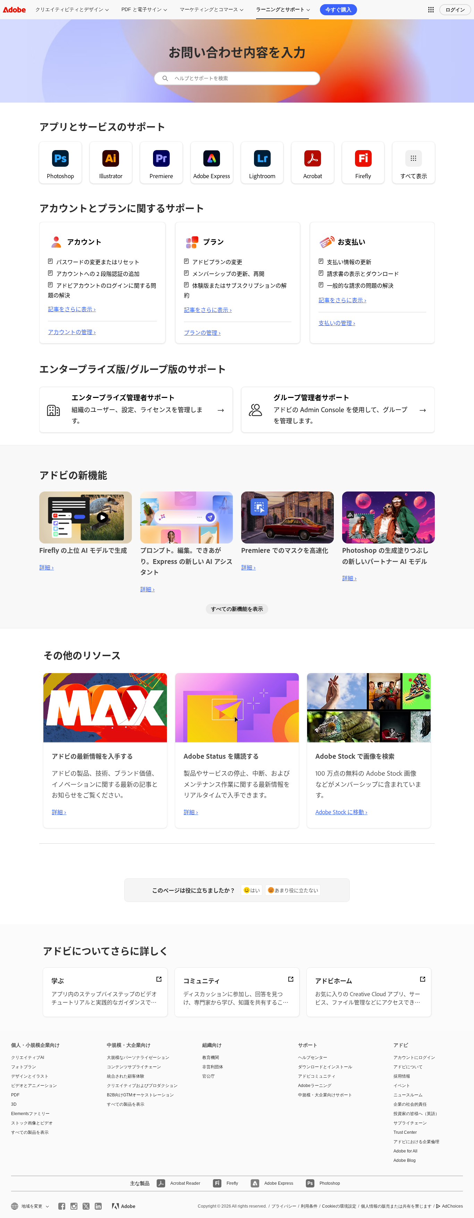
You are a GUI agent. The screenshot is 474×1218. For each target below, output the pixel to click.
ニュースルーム (408, 1095)
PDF (15, 1095)
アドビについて (408, 1066)
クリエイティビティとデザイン (69, 9)
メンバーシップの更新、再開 (228, 273)
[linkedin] (98, 1206)
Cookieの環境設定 (339, 1206)
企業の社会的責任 (410, 1104)
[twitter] (86, 1206)
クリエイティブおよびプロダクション (142, 1085)
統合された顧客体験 (125, 1076)
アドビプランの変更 (217, 262)
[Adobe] (14, 9)
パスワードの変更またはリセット (97, 262)
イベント (401, 1085)
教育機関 (210, 1057)
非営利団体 (212, 1066)
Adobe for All (405, 1151)
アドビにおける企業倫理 (416, 1141)
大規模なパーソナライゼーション (138, 1057)
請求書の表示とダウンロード (363, 273)
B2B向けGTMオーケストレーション (140, 1095)
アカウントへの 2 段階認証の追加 (97, 273)
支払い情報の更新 (349, 262)
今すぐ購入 (338, 9)
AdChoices (452, 1206)
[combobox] (237, 78)
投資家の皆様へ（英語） (416, 1113)
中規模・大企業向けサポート (325, 1095)
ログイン (455, 9)
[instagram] (73, 1206)
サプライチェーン (410, 1123)
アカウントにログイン (414, 1057)
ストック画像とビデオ (32, 1123)
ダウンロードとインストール (325, 1066)
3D (14, 1104)
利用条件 (309, 1206)
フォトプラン (23, 1066)
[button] (431, 9)
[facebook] (61, 1206)
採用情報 (401, 1076)
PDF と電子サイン (141, 9)
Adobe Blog (404, 1160)
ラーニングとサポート (280, 9)
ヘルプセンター (312, 1057)
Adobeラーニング (314, 1085)
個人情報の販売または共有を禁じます (396, 1206)
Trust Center (405, 1132)
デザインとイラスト (30, 1076)
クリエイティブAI (27, 1057)
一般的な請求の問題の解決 (360, 285)
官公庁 (208, 1076)
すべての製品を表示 (30, 1132)
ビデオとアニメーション (34, 1085)
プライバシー (283, 1206)
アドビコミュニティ (317, 1076)
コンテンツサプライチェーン (134, 1066)
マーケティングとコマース (209, 9)
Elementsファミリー (30, 1113)
